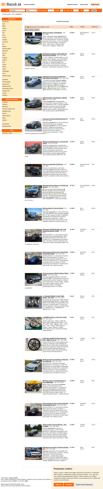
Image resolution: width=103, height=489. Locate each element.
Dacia (4, 30)
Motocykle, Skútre (7, 133)
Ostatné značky (6, 75)
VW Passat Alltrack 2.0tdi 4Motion (52, 32)
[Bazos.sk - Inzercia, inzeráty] (11, 5)
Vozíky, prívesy (6, 115)
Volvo (3, 73)
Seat (3, 62)
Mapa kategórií (5, 484)
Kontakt (18, 479)
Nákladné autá (6, 111)
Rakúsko (28, 485)
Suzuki (4, 64)
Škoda (4, 66)
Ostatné (4, 120)
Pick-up (4, 113)
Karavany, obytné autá (8, 109)
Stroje (4, 118)
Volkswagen (5, 71)
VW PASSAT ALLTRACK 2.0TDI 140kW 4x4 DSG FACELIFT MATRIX (55, 54)
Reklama (23, 479)
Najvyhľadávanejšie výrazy (17, 484)
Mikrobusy (5, 106)
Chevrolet (5, 42)
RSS (44, 479)
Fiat (3, 33)
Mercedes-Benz (6, 48)
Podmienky (30, 479)
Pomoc (3, 479)
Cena (71, 27)
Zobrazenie (95, 27)
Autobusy (5, 102)
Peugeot (4, 57)
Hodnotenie (12, 479)
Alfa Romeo (5, 21)
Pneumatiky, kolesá (7, 88)
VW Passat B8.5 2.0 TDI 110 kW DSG (53, 208)
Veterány (4, 95)
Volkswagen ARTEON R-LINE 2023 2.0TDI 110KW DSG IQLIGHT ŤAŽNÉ (54, 230)
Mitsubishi (5, 51)
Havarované (5, 84)
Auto (13, 14)
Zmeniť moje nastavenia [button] (84, 484)
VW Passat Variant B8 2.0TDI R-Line (53, 164)
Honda (4, 37)
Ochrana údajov (37, 479)
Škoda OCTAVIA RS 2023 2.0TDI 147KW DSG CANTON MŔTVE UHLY (55, 404)
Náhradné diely (6, 86)
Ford (3, 35)
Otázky (7, 479)
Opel (3, 55)
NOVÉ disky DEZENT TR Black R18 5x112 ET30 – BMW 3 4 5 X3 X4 (54, 339)
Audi (3, 24)
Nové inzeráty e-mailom (32, 30)
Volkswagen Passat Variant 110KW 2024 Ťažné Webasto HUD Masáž (54, 77)
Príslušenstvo (6, 91)
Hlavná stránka (6, 14)
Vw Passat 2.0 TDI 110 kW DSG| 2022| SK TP (55, 119)
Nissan (4, 53)
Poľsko (23, 485)
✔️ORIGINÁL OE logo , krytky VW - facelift (54, 317)
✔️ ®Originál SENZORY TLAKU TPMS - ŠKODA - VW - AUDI (54, 296)
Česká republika (16, 485)
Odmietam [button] (68, 484)
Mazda (4, 46)
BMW (3, 26)
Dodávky (4, 104)
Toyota (4, 69)
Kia (3, 44)
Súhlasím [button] (58, 484)
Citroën (4, 28)
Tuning (4, 93)
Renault (4, 60)
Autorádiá (5, 79)
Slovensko (8, 485)
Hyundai (4, 39)
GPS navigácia (6, 82)
